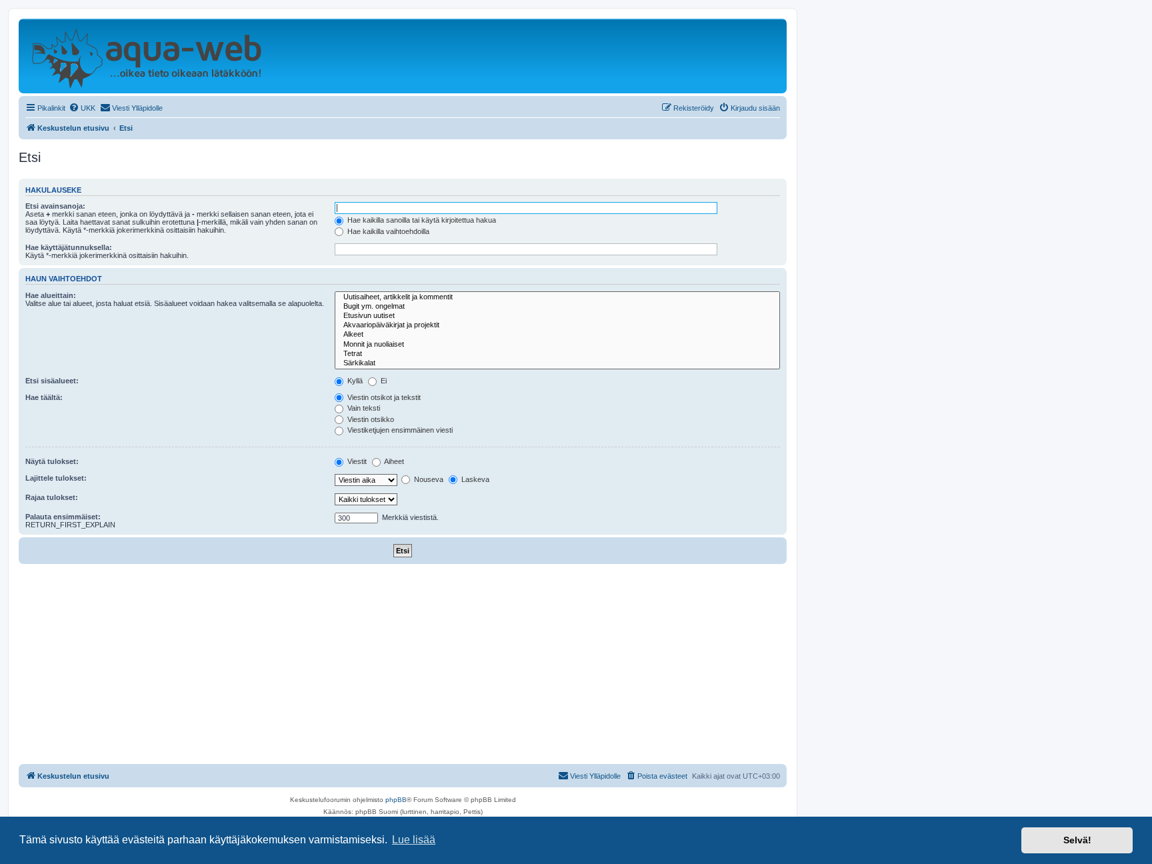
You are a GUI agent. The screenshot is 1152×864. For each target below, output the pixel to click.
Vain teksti (362, 408)
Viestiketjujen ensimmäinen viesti (399, 430)
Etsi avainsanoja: (55, 206)
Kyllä (354, 381)
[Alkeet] (557, 334)
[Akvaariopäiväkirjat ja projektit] (557, 325)
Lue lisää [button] (413, 839)
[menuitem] (82, 108)
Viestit (356, 461)
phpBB (396, 799)
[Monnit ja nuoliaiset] (557, 344)
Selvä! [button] (1077, 840)
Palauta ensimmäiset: (63, 517)
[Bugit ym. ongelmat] (557, 306)
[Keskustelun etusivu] (146, 56)
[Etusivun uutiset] (557, 316)
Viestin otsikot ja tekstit (383, 397)
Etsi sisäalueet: (52, 381)
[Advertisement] (403, 664)
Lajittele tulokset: (56, 478)
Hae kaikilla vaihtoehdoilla (387, 231)
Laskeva (474, 479)
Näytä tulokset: (52, 461)
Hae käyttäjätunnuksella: (68, 247)
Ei (383, 381)
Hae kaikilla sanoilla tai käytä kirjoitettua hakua (420, 220)
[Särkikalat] (557, 363)
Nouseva (427, 479)
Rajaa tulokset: (51, 497)
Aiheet (393, 461)
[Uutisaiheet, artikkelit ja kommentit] (557, 297)
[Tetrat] (557, 354)
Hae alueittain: (50, 295)
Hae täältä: (44, 397)
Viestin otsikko (369, 419)
